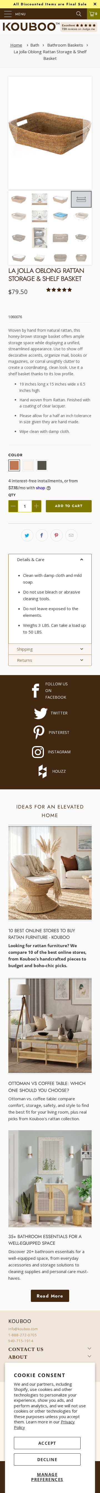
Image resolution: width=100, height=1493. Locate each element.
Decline (47, 1459)
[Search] (81, 13)
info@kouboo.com (23, 1329)
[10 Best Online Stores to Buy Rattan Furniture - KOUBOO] (50, 872)
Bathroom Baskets (65, 45)
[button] (87, 129)
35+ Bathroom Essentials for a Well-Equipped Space (45, 1240)
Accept (47, 1443)
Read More (50, 1296)
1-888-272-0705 (22, 1335)
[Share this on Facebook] (42, 535)
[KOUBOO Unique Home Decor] (31, 27)
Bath (34, 45)
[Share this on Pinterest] (57, 535)
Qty (12, 494)
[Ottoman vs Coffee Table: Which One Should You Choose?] (50, 1025)
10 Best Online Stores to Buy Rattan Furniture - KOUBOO (41, 934)
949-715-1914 (20, 1341)
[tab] (50, 559)
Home (16, 45)
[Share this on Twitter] (27, 535)
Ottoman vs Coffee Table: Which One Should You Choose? (47, 1087)
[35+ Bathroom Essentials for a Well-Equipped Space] (50, 1178)
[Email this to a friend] (71, 535)
